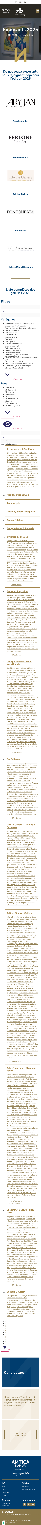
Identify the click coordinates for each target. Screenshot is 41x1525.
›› (5, 1343)
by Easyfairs (35, 1514)
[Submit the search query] (3, 311)
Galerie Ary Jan (20, 121)
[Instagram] (29, 1504)
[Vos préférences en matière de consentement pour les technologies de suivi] (3, 1523)
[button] (37, 11)
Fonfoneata (20, 230)
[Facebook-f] (24, 1504)
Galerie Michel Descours (21, 267)
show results (13, 429)
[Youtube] (33, 1504)
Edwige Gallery (20, 194)
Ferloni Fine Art (20, 157)
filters (8, 1349)
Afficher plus (13, 379)
